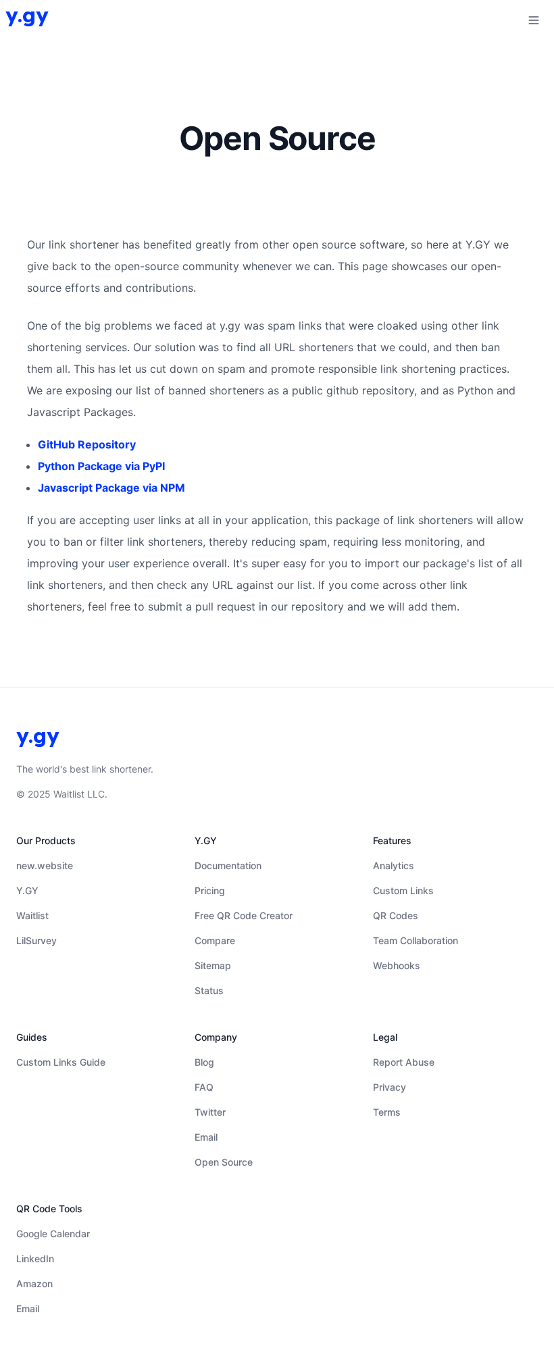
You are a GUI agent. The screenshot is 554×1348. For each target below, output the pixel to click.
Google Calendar (53, 1233)
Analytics (393, 865)
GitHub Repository (87, 444)
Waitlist (32, 915)
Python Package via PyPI (101, 466)
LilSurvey (36, 940)
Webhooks (396, 965)
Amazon (34, 1283)
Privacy (389, 1087)
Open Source (224, 1162)
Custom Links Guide (60, 1062)
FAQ (204, 1087)
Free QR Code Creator (244, 915)
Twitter (210, 1112)
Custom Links (403, 890)
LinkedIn (35, 1258)
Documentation (228, 865)
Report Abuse (403, 1062)
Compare (215, 940)
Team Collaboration (415, 940)
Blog (204, 1062)
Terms (387, 1112)
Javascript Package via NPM (111, 487)
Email (206, 1137)
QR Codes (395, 915)
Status (209, 990)
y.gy (27, 15)
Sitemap (213, 965)
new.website (44, 865)
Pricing (210, 890)
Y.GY (27, 890)
